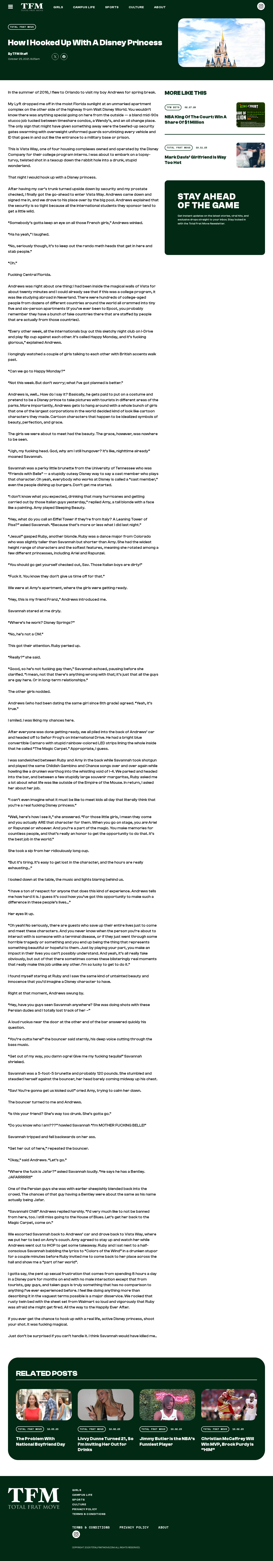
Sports (112, 7)
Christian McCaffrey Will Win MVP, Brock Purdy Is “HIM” (227, 1444)
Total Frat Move (22, 27)
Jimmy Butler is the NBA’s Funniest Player (167, 1441)
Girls (58, 7)
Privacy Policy (84, 1509)
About (160, 7)
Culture (136, 7)
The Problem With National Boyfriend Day (40, 1441)
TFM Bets (173, 107)
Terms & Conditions (89, 1514)
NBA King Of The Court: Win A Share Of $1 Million (196, 119)
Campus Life (84, 7)
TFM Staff (20, 54)
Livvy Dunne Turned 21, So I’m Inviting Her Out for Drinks (106, 1444)
